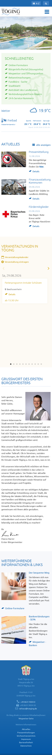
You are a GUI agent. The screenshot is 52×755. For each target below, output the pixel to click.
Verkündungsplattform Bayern (25, 94)
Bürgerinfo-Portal (18, 69)
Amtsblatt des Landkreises (23, 89)
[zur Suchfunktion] (46, 3)
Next (48, 268)
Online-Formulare (18, 65)
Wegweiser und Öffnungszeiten (26, 73)
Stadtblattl (14, 85)
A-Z (37, 3)
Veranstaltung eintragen (16, 261)
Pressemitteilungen (26, 732)
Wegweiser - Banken (37, 643)
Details (36, 171)
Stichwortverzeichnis (26, 735)
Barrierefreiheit (26, 742)
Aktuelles (26, 729)
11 (41, 363)
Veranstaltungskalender (16, 257)
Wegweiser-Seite (26, 718)
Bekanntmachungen (20, 77)
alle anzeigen (43, 144)
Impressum (26, 739)
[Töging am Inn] (11, 11)
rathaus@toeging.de (28, 708)
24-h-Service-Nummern (21, 98)
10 (38, 363)
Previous (3, 268)
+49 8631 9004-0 (28, 702)
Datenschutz (26, 745)
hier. (41, 166)
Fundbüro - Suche (18, 81)
